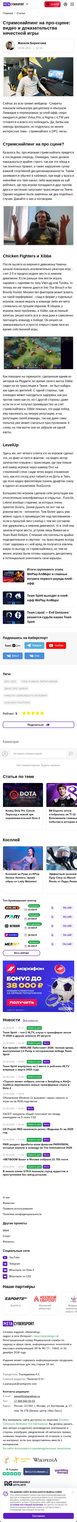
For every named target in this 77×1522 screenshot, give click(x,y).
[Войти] (65, 4)
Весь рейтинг (21, 953)
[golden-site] (21, 1460)
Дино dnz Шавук (16, 688)
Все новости (30, 1020)
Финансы (8, 1241)
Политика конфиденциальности (22, 1214)
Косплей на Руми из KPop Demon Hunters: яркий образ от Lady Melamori (22, 877)
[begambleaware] (36, 1472)
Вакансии (8, 1202)
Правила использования (18, 1208)
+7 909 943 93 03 (24, 1401)
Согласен (38, 1515)
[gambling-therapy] (61, 1472)
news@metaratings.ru (27, 1396)
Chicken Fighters (17, 702)
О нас (6, 1197)
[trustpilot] (12, 1472)
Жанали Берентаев (32, 43)
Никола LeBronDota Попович (25, 695)
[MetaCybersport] (18, 1323)
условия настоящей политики (26, 1504)
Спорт (6, 1236)
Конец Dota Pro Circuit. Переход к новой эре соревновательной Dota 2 (23, 814)
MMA (6, 1230)
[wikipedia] (45, 1460)
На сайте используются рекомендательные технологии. (37, 1448)
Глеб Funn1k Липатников (39, 681)
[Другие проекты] (16, 4)
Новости (11, 1020)
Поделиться (35, 724)
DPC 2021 (10, 681)
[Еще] (72, 4)
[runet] (6, 1460)
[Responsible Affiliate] (17, 1484)
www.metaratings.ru (45, 1336)
